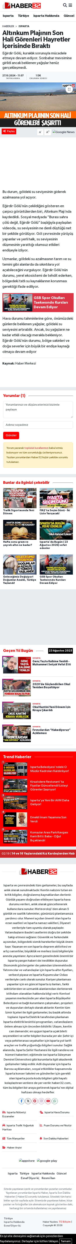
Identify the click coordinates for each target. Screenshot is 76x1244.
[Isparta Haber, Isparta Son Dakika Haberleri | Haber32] (21, 5)
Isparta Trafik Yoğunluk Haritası (18, 1127)
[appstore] (26, 1161)
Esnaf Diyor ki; (30, 1178)
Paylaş (11, 131)
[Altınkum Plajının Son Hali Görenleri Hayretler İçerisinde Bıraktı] (38, 104)
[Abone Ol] (64, 132)
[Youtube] (48, 1101)
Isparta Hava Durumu (57, 1112)
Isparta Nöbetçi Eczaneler (14, 1114)
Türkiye (23, 16)
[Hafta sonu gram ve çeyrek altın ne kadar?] (20, 529)
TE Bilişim (65, 1222)
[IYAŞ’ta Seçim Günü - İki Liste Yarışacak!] (56, 498)
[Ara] (65, 5)
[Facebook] (21, 1101)
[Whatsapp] (55, 1101)
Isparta (8, 16)
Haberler (8, 26)
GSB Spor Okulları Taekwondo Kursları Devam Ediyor (53, 580)
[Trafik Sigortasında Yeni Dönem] (20, 498)
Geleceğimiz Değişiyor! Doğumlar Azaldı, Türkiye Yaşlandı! (19, 580)
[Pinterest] (35, 1101)
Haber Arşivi (14, 1147)
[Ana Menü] (70, 5)
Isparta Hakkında (46, 16)
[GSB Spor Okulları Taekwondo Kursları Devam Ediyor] (56, 564)
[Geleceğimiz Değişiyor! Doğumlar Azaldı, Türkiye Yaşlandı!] (20, 564)
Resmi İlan (48, 1178)
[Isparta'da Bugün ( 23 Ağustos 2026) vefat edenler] (56, 529)
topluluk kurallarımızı (36, 448)
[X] (28, 1101)
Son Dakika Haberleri (56, 1138)
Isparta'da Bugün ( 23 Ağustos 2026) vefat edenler (54, 545)
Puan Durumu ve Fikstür (58, 1125)
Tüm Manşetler (16, 1138)
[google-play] (47, 1161)
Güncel (69, 16)
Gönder (11, 435)
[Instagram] (41, 1101)
